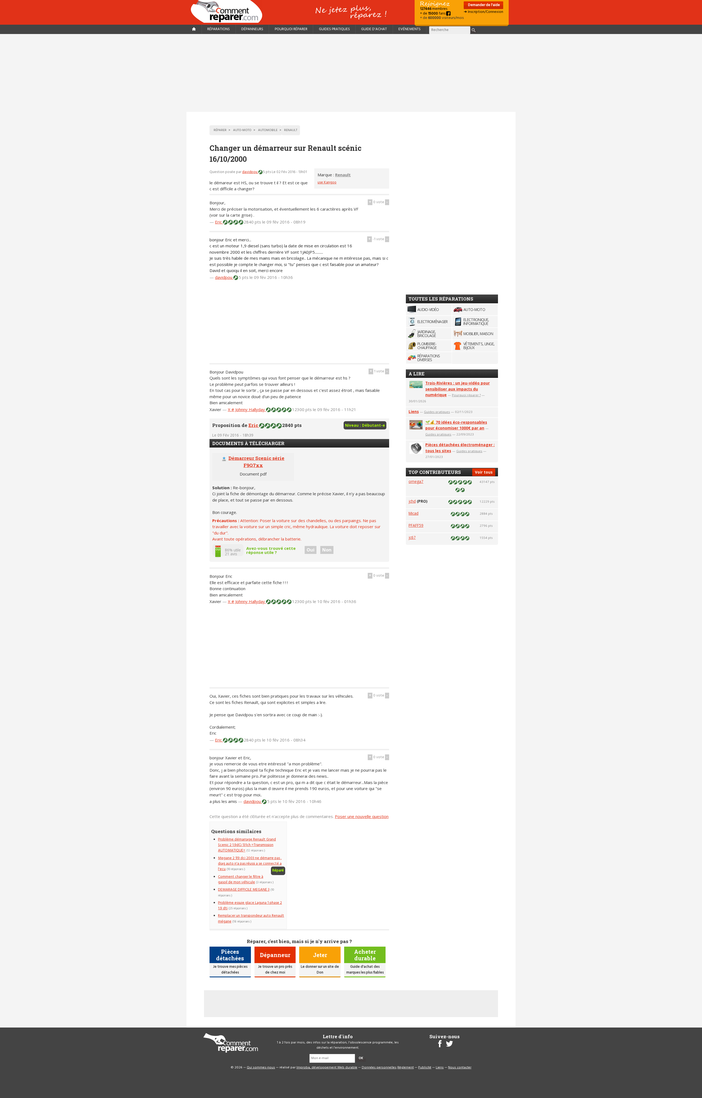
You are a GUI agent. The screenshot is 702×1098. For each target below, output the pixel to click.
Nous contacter (459, 1067)
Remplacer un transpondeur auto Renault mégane (251, 918)
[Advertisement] (351, 73)
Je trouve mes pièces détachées (230, 969)
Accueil (229, 11)
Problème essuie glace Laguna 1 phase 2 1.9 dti (250, 905)
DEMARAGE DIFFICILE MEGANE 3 (244, 890)
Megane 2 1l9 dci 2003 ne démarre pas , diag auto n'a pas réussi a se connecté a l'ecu (250, 863)
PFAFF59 (416, 525)
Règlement (405, 1067)
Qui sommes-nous (261, 1067)
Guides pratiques (334, 29)
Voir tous (483, 472)
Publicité (424, 1067)
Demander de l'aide (483, 5)
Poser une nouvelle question (362, 816)
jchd (412, 501)
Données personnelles (379, 1067)
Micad (413, 513)
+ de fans (433, 13)
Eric (219, 222)
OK (361, 1058)
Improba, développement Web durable (326, 1067)
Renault (343, 174)
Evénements (409, 29)
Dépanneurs (252, 29)
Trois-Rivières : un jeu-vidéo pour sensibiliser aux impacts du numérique (457, 389)
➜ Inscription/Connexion (483, 12)
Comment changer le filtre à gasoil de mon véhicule (240, 879)
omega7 (416, 481)
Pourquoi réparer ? (466, 395)
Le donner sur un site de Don (320, 969)
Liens (414, 411)
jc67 (412, 537)
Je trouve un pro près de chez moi (275, 969)
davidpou (250, 172)
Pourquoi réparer (291, 29)
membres (433, 9)
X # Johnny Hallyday (247, 409)
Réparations (218, 29)
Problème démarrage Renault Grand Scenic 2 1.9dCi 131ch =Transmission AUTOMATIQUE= (247, 845)
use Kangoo (327, 182)
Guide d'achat (374, 29)
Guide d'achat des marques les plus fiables (365, 969)
